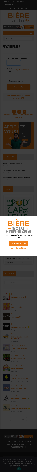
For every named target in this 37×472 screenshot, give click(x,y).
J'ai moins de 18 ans (18, 248)
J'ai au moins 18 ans (18, 243)
